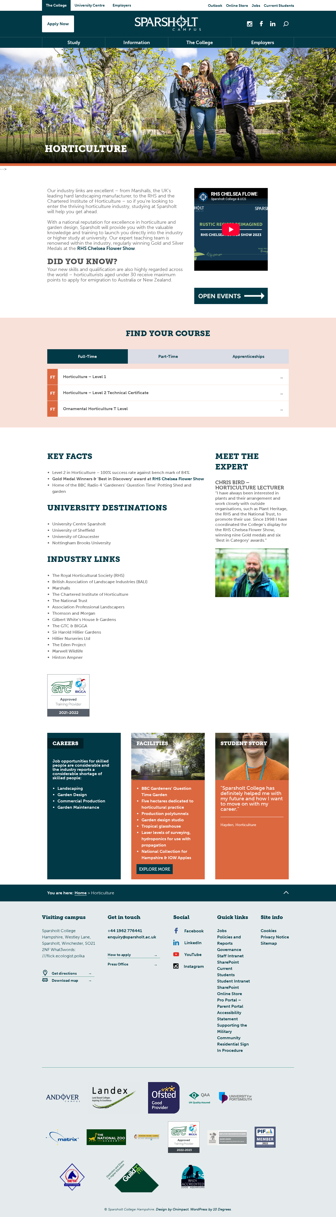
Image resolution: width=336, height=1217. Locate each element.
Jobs (256, 5)
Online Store (237, 5)
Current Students (279, 5)
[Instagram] (250, 23)
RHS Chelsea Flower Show (106, 248)
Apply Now (58, 23)
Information (136, 42)
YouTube (193, 954)
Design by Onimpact (172, 1209)
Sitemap (269, 943)
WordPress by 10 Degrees (210, 1209)
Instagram (194, 966)
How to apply (119, 955)
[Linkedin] (270, 23)
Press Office (118, 964)
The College (56, 5)
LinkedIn (193, 942)
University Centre (90, 5)
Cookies (268, 930)
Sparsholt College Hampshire (168, 23)
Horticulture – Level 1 (84, 376)
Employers (122, 5)
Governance (229, 949)
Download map (65, 980)
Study (73, 42)
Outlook (215, 5)
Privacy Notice (275, 936)
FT (52, 377)
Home (81, 892)
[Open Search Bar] (286, 24)
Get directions (64, 973)
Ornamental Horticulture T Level (95, 408)
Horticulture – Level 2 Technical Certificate (106, 392)
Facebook (194, 930)
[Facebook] (258, 23)
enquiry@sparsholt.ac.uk (132, 936)
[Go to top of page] (286, 892)
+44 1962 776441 (125, 930)
